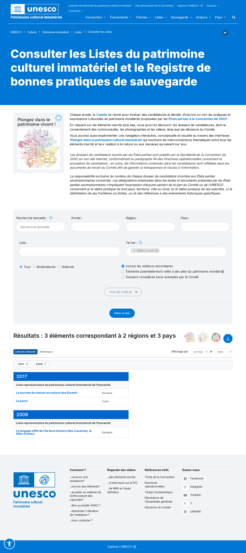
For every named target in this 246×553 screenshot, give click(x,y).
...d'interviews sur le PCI (122, 482)
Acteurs (201, 17)
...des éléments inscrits (121, 477)
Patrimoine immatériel (55, 32)
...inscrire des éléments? (85, 486)
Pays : (185, 218)
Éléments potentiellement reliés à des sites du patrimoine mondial (173, 271)
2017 (24, 364)
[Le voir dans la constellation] (190, 337)
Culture (32, 32)
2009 (42, 364)
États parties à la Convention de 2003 (198, 119)
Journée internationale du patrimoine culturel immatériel (99, 5)
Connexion (74, 10)
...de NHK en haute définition (119, 490)
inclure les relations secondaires (149, 266)
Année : (76, 218)
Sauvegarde (179, 17)
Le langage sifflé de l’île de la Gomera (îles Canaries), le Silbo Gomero (54, 432)
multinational (46, 267)
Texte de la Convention (160, 477)
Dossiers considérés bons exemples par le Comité (162, 277)
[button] (225, 35)
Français (211, 5)
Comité (101, 115)
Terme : (132, 243)
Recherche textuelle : (32, 218)
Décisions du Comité (158, 507)
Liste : (23, 243)
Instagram (196, 486)
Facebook (196, 478)
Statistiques (46, 351)
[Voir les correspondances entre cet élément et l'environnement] (203, 337)
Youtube (195, 494)
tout (27, 267)
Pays (218, 17)
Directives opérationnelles (155, 484)
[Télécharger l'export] (228, 340)
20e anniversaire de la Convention (154, 5)
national (68, 267)
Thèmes (141, 17)
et (211, 351)
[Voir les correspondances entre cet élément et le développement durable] (216, 337)
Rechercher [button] (232, 17)
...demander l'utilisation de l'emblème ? (84, 512)
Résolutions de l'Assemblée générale (158, 499)
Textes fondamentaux (159, 492)
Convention (94, 17)
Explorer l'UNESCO (188, 5)
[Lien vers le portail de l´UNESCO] (37, 9)
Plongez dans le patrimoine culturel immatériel (106, 140)
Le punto (22, 401)
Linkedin (195, 511)
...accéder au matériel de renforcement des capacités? (85, 496)
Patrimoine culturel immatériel (36, 17)
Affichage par (179, 351)
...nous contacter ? (81, 520)
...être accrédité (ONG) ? (85, 505)
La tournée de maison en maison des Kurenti (46, 392)
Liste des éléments (25, 351)
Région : (132, 218)
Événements (119, 17)
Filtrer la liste (122, 313)
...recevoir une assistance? (79, 478)
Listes (159, 17)
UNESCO (16, 32)
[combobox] (95, 227)
